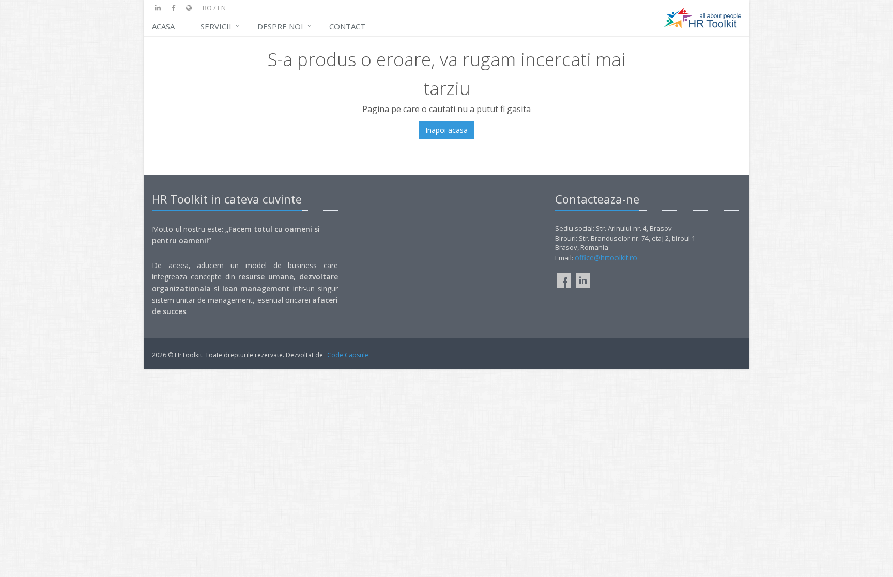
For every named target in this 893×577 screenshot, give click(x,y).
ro (207, 7)
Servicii (216, 26)
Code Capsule (347, 355)
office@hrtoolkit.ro (606, 257)
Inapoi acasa (446, 130)
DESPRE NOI (280, 26)
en (222, 7)
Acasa (163, 26)
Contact (347, 26)
